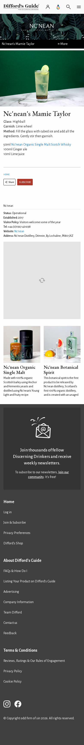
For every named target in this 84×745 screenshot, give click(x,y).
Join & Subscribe (14, 522)
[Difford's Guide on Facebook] (19, 705)
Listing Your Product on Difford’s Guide (29, 581)
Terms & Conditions (20, 650)
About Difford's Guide (22, 560)
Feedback (10, 633)
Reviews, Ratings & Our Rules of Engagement (34, 660)
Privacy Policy (12, 671)
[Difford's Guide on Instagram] (8, 705)
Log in (7, 512)
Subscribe (25, 182)
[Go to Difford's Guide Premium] (58, 7)
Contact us (10, 622)
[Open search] (68, 7)
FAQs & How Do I (15, 571)
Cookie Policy (12, 681)
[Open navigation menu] (79, 7)
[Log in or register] (48, 7)
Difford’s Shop (13, 543)
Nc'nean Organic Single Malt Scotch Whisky (41, 144)
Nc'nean (19, 231)
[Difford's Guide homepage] (22, 7)
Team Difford (12, 612)
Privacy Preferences (16, 533)
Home (6, 174)
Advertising (11, 591)
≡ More (63, 44)
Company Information (18, 602)
